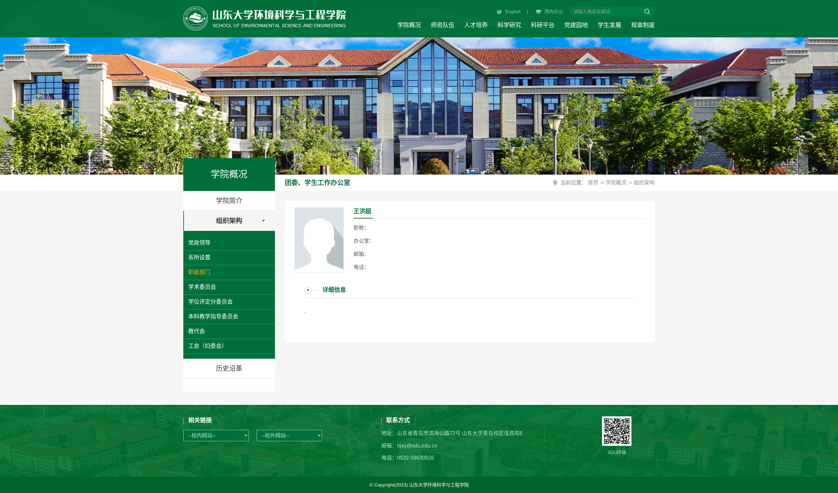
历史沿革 (229, 368)
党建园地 (576, 25)
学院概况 (409, 25)
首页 (593, 182)
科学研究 (509, 25)
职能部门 (199, 272)
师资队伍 (442, 25)
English (512, 11)
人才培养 (476, 25)
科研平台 (543, 25)
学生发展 (609, 25)
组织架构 (229, 220)
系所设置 (199, 258)
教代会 (196, 331)
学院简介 (229, 200)
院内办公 (554, 11)
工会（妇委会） (207, 346)
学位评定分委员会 (210, 302)
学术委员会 (202, 287)
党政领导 (199, 243)
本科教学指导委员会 (213, 316)
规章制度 (643, 25)
